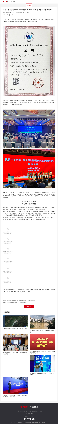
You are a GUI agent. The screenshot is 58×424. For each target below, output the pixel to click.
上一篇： (19, 300)
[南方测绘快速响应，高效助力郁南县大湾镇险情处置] (42, 322)
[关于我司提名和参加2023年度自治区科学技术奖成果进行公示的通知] (42, 342)
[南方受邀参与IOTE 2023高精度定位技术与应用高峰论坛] (42, 363)
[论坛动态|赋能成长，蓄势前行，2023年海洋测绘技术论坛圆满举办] (15, 342)
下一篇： (14, 302)
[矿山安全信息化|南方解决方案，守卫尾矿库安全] (15, 321)
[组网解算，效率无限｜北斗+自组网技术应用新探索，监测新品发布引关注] (15, 385)
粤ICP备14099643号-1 (43, 422)
